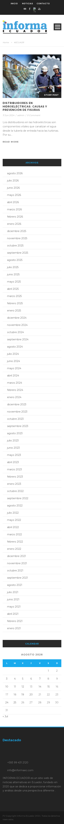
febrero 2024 (15, 390)
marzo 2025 (14, 296)
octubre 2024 (15, 332)
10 (6, 686)
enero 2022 (14, 548)
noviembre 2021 (17, 563)
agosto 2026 (15, 173)
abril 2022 (13, 527)
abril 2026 (13, 202)
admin (20, 115)
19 (22, 694)
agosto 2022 (15, 505)
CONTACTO (43, 3)
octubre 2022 (15, 491)
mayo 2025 (14, 281)
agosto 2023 (15, 433)
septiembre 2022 (17, 498)
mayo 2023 (14, 455)
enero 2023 (14, 483)
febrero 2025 (15, 303)
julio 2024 (13, 353)
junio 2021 (13, 599)
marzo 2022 (14, 534)
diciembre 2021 (16, 556)
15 (48, 686)
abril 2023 (13, 462)
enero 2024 (14, 397)
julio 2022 (13, 512)
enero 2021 (14, 628)
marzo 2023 (14, 469)
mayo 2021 (14, 606)
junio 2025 (13, 274)
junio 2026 (13, 187)
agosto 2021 (14, 585)
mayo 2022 (14, 520)
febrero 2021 (15, 621)
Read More (11, 142)
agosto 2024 (15, 346)
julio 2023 (13, 440)
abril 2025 (13, 288)
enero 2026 (14, 223)
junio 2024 (13, 361)
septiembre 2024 (17, 339)
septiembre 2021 (17, 577)
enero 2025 (14, 310)
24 (6, 702)
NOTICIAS (27, 3)
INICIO (14, 3)
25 (15, 702)
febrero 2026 (15, 216)
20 (31, 694)
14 (40, 686)
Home (6, 42)
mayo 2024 (14, 368)
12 (23, 686)
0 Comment (33, 115)
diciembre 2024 (16, 317)
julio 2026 (13, 180)
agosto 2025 (14, 260)
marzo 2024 (14, 382)
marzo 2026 (14, 209)
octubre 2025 (15, 245)
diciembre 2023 (16, 404)
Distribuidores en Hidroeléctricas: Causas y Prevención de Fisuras (25, 106)
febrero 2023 (15, 476)
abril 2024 (13, 375)
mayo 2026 (14, 195)
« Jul (5, 716)
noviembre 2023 (17, 411)
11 (15, 686)
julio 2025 (12, 267)
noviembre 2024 (17, 325)
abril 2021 (12, 613)
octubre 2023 (15, 418)
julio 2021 (12, 592)
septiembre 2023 (17, 426)
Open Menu (57, 26)
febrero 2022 (15, 541)
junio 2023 (13, 447)
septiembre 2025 (17, 252)
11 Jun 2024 (8, 115)
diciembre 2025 (16, 231)
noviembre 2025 (17, 238)
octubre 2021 (15, 570)
